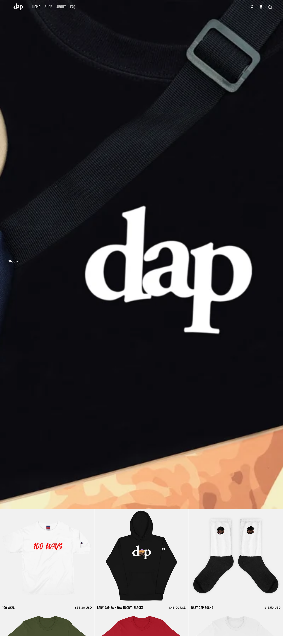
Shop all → (15, 261)
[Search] (252, 6)
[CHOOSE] (88, 596)
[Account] (261, 6)
